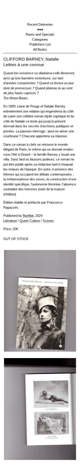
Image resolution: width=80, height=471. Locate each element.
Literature (10, 221)
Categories (40, 39)
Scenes (48, 221)
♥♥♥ (40, 29)
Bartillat (28, 215)
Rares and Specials (40, 34)
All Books (40, 49)
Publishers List (40, 44)
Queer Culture (30, 221)
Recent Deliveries (40, 24)
